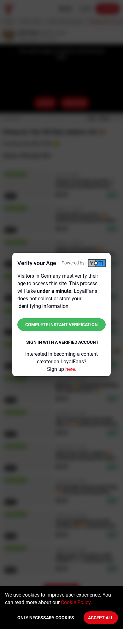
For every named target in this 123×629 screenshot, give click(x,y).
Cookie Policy (76, 602)
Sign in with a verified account (62, 342)
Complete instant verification (61, 324)
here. (70, 369)
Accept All (101, 617)
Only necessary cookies (45, 617)
